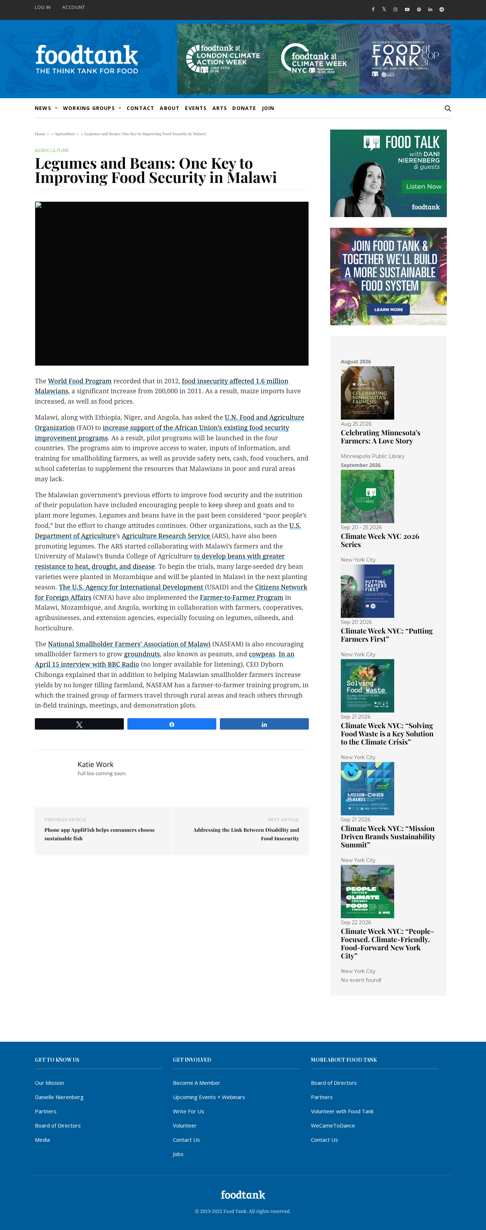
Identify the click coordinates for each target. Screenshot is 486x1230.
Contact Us (186, 1139)
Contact (140, 108)
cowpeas (262, 654)
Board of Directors (58, 1125)
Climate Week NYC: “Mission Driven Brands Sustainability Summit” (388, 837)
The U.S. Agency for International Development (132, 587)
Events (196, 108)
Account (73, 7)
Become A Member (196, 1082)
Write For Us (188, 1111)
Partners (46, 1111)
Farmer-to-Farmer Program (242, 597)
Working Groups (89, 108)
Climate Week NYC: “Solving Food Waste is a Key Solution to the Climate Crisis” (387, 734)
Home (40, 133)
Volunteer (185, 1125)
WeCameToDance (333, 1125)
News (43, 108)
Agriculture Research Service (167, 536)
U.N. (232, 417)
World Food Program (80, 381)
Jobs (178, 1153)
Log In (43, 7)
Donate (244, 108)
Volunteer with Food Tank (342, 1111)
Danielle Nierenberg (59, 1096)
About (170, 108)
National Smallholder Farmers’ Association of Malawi (129, 644)
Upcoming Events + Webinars (209, 1096)
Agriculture (64, 133)
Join (268, 108)
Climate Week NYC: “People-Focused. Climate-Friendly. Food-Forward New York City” (387, 943)
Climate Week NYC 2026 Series (380, 540)
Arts (219, 108)
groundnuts (142, 654)
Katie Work (95, 764)
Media (42, 1139)
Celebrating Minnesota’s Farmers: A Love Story (381, 437)
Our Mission (49, 1082)
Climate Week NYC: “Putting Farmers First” (387, 635)
